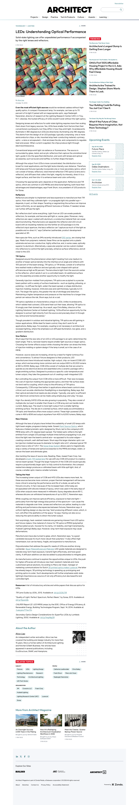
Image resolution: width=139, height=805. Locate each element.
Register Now (96, 156)
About (18, 785)
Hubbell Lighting (22, 692)
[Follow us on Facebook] (24, 756)
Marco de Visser (70, 673)
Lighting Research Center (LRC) (28, 696)
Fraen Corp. (39, 688)
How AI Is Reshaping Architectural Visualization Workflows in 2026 (50, 732)
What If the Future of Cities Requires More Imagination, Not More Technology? (105, 124)
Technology (20, 26)
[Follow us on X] (21, 756)
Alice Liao (21, 100)
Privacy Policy (45, 785)
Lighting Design (38, 669)
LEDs (27, 669)
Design (45, 17)
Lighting (31, 26)
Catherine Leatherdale (61, 669)
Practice (54, 17)
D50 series (66, 237)
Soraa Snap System (51, 446)
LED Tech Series (22, 681)
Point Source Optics (68, 426)
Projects (34, 17)
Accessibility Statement (61, 785)
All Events (93, 194)
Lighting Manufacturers (25, 673)
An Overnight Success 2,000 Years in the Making (26, 731)
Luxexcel (45, 696)
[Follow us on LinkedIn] (17, 756)
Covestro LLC (27, 688)
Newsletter (119, 3)
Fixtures (19, 669)
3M (18, 688)
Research (39, 673)
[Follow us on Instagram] (28, 756)
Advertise (25, 785)
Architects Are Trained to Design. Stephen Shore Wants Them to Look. (104, 88)
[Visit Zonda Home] (113, 784)
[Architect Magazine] (69, 10)
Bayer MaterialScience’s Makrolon (40, 549)
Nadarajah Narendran (61, 677)
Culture (81, 17)
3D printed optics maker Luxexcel (62, 567)
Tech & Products (68, 17)
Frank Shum (58, 673)
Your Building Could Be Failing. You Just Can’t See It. (105, 107)
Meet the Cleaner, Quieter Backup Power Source (75, 731)
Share (83, 26)
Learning (103, 17)
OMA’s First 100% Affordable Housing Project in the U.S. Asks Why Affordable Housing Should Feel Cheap (105, 67)
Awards (91, 17)
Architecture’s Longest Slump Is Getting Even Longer (105, 48)
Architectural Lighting (35, 677)
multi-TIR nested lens (36, 459)
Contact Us (35, 785)
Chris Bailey (76, 669)
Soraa (19, 700)
